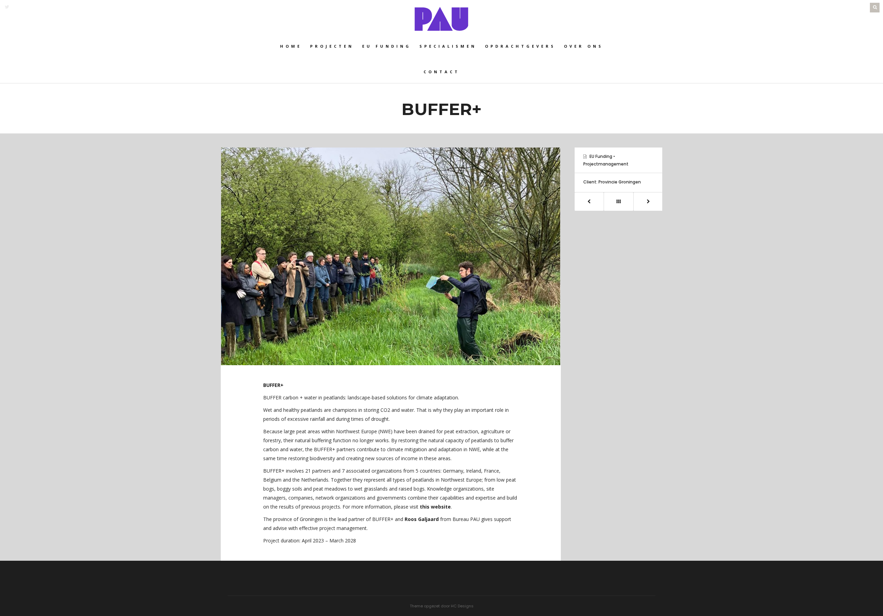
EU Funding (600, 156)
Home (291, 46)
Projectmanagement (605, 164)
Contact (442, 71)
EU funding (386, 46)
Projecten (332, 46)
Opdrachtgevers (520, 46)
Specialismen (448, 46)
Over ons (583, 46)
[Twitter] (7, 7)
